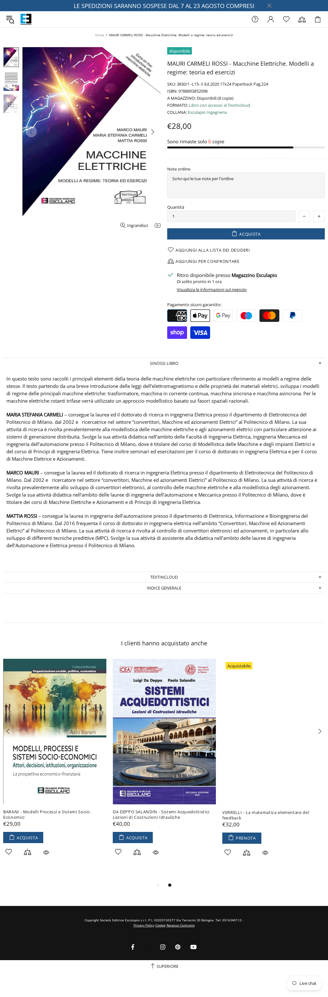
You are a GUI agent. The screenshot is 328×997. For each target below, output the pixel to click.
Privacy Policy (144, 925)
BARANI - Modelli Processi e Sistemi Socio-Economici (47, 814)
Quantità (175, 207)
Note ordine (178, 169)
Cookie (160, 925)
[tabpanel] (55, 764)
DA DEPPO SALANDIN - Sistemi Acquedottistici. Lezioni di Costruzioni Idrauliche (161, 814)
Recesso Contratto (181, 925)
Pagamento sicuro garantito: (194, 304)
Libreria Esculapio (25, 19)
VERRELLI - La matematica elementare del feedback (265, 815)
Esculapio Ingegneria (207, 112)
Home (99, 35)
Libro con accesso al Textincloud (219, 105)
